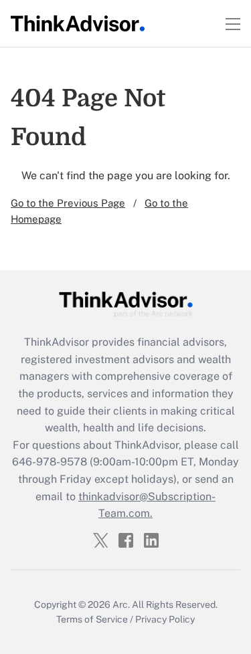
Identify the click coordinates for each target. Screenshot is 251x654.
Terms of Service (92, 619)
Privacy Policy (165, 619)
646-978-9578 (49, 461)
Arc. (121, 604)
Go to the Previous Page (68, 203)
